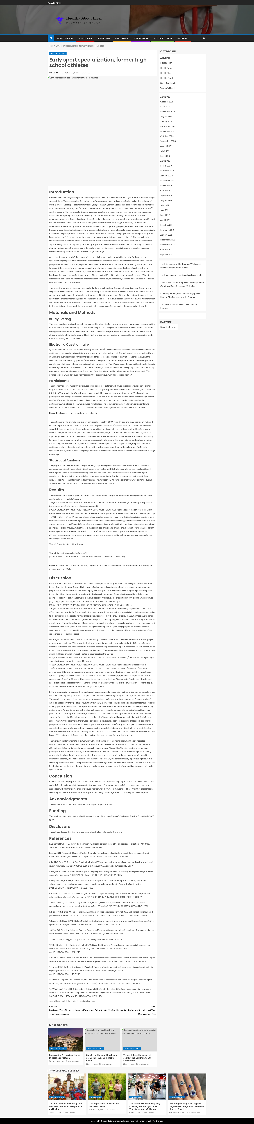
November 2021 (167, 244)
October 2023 (166, 136)
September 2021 (168, 254)
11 (94, 682)
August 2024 (166, 116)
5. (50, 880)
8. (50, 911)
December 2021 (167, 239)
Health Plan (103, 38)
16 (147, 758)
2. (50, 853)
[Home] (50, 38)
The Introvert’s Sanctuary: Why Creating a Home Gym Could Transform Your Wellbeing (144, 1106)
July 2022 (164, 205)
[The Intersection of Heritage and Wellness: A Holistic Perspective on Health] (67, 1086)
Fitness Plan (121, 38)
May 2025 (165, 106)
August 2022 (166, 200)
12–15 (58, 734)
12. (50, 945)
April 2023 (165, 160)
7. (50, 902)
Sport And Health (162, 38)
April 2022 (165, 220)
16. (50, 989)
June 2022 (165, 210)
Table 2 (150, 517)
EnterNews (145, 1120)
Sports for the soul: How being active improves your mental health (101, 1058)
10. (50, 930)
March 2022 (166, 225)
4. (50, 871)
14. (50, 967)
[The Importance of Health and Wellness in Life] (107, 1086)
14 (79, 734)
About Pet (165, 58)
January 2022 (166, 234)
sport (94, 1001)
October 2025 (166, 101)
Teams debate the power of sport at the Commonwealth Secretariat (137, 1058)
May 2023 (165, 156)
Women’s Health (65, 38)
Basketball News (168, 327)
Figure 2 (144, 520)
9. (50, 921)
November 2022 (167, 185)
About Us (182, 38)
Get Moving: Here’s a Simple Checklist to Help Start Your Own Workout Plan (130, 1010)
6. (50, 893)
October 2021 (166, 249)
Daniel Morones (57, 73)
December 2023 (167, 126)
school (75, 1001)
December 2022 (167, 180)
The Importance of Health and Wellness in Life (181, 275)
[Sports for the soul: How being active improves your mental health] (102, 1039)
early (64, 1001)
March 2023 (166, 165)
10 (141, 664)
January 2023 (166, 175)
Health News (85, 38)
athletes (57, 1001)
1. (50, 843)
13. (50, 957)
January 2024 (166, 121)
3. (50, 862)
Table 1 (68, 499)
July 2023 (164, 151)
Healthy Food (141, 38)
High (69, 1001)
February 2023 (167, 170)
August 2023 (166, 146)
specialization (85, 1001)
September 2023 (168, 141)
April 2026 (165, 96)
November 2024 (167, 111)
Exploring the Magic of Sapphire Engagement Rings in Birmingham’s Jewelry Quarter (186, 1106)
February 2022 (167, 230)
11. (50, 939)
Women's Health (167, 88)
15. (50, 979)
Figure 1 (142, 389)
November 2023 (167, 131)
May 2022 (165, 215)
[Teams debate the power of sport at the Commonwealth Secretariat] (139, 1039)
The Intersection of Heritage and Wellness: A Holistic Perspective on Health (65, 1106)
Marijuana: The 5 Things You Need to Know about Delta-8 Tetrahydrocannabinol (75, 1010)
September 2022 (168, 195)
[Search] (204, 38)
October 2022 (166, 190)
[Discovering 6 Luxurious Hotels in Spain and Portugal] (65, 1039)
